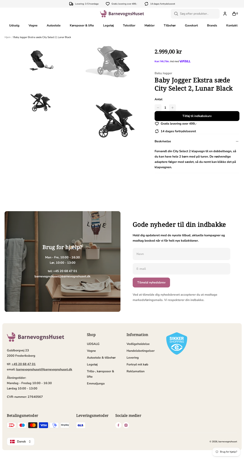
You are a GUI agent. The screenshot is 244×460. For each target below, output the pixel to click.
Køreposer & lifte (82, 25)
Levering (133, 358)
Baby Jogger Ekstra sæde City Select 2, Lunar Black (42, 37)
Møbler (149, 25)
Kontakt (232, 25)
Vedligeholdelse (138, 344)
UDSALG (93, 344)
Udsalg (14, 25)
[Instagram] (126, 425)
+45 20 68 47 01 (24, 364)
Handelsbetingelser (141, 351)
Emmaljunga (96, 383)
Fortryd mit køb (137, 364)
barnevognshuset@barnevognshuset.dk (44, 369)
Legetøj (108, 25)
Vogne (33, 25)
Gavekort (191, 25)
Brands (212, 25)
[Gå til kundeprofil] (225, 14)
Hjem (8, 37)
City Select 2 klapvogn (189, 151)
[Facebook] (118, 425)
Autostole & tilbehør (101, 358)
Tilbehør (170, 25)
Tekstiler (129, 25)
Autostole (54, 25)
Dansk (21, 441)
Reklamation (135, 371)
